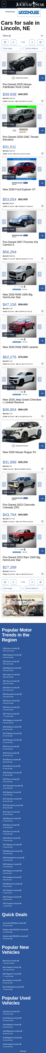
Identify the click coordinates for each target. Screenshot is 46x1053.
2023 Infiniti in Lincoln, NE (11, 839)
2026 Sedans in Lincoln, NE (12, 728)
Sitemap (23, 1051)
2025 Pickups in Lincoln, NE (12, 774)
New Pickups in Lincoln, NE (12, 968)
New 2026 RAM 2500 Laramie (20, 347)
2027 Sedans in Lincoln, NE (12, 891)
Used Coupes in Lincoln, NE (12, 1045)
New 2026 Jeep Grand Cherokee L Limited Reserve (22, 401)
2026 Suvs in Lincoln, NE (11, 649)
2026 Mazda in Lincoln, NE (12, 669)
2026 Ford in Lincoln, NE (11, 663)
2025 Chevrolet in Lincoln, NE (13, 806)
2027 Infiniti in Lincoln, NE (11, 767)
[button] (4, 64)
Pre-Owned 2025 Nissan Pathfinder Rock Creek (17, 85)
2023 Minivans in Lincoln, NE (12, 885)
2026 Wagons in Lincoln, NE (12, 721)
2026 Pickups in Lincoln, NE (12, 656)
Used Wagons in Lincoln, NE (12, 1039)
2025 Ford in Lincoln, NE (11, 748)
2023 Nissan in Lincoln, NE (12, 761)
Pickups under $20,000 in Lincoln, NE (15, 931)
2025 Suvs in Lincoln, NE (11, 702)
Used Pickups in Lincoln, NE (12, 1019)
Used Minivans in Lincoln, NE (12, 1032)
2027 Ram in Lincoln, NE (11, 780)
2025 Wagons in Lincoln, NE (12, 872)
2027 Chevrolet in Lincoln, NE (13, 787)
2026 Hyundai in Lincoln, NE (12, 695)
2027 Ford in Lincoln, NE (11, 715)
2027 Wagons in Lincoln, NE (12, 846)
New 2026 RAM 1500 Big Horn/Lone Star (17, 296)
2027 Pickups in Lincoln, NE (12, 735)
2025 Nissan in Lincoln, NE (12, 820)
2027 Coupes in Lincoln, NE (12, 905)
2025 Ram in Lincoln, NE (11, 833)
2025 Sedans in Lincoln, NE (12, 878)
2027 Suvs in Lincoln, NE (11, 682)
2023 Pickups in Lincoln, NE (12, 741)
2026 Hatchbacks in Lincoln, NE (13, 859)
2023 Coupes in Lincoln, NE (12, 898)
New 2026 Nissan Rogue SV (19, 452)
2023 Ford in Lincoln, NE (11, 754)
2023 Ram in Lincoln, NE (11, 826)
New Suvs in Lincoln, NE (11, 962)
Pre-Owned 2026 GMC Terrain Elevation (21, 138)
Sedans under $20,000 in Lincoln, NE (15, 937)
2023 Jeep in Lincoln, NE (11, 813)
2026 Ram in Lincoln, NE (11, 689)
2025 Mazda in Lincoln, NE (12, 793)
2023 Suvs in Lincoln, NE (11, 708)
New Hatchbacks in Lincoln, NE (13, 988)
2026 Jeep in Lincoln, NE (11, 676)
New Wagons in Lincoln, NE (12, 975)
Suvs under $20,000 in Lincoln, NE (14, 924)
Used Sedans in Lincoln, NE (12, 1026)
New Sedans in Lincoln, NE (12, 981)
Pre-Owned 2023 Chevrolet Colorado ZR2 (19, 506)
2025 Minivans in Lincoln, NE (12, 852)
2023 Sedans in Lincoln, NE (12, 865)
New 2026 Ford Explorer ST (19, 189)
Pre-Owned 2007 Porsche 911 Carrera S (20, 243)
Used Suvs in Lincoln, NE (11, 1013)
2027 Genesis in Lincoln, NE (12, 800)
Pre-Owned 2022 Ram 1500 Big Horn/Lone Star (21, 558)
